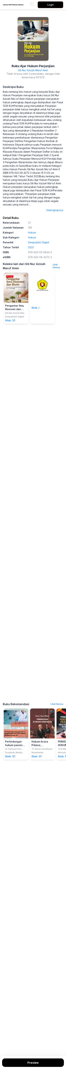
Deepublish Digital (38, 242)
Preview (33, 1062)
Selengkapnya (54, 210)
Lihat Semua (56, 266)
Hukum (32, 232)
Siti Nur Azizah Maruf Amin (33, 70)
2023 (31, 247)
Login (50, 4)
